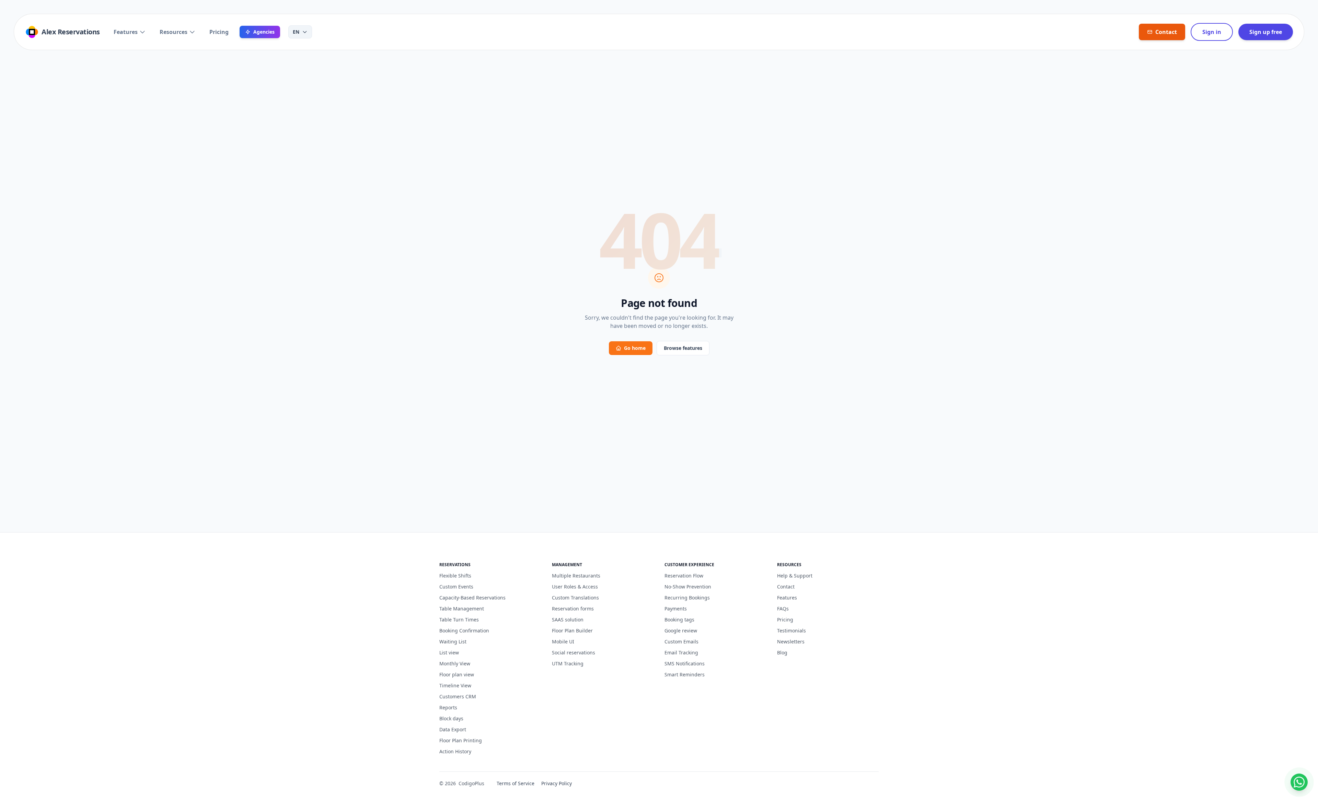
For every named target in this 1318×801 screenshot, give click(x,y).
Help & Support (794, 575)
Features (126, 32)
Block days (451, 718)
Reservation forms (573, 608)
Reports (448, 707)
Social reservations (573, 652)
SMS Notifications (684, 663)
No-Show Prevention (687, 586)
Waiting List (452, 641)
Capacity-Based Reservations (472, 597)
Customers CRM (457, 696)
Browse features (683, 348)
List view (449, 652)
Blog (782, 652)
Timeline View (455, 685)
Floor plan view (456, 674)
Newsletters (791, 641)
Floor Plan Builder (572, 630)
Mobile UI (563, 641)
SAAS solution (567, 619)
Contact (786, 586)
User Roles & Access (575, 586)
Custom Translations (575, 597)
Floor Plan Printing (460, 740)
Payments (675, 608)
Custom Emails (681, 641)
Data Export (452, 729)
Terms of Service (515, 783)
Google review (680, 630)
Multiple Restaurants (576, 575)
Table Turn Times (459, 619)
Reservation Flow (683, 575)
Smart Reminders (684, 674)
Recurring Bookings (687, 597)
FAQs (783, 608)
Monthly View (454, 663)
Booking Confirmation (464, 630)
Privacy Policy (556, 783)
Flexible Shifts (455, 575)
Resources (173, 32)
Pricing (219, 32)
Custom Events (456, 586)
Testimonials (791, 630)
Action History (455, 751)
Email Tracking (681, 652)
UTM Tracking (567, 663)
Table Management (461, 608)
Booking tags (679, 619)
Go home (635, 348)
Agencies (264, 31)
